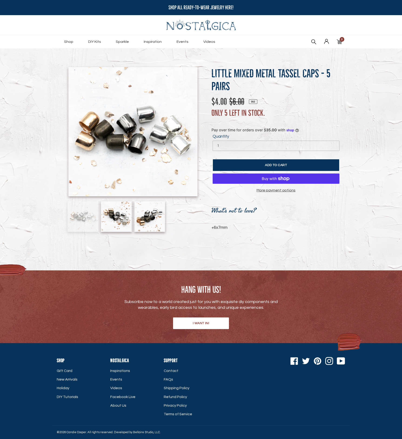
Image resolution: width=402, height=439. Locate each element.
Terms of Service (178, 414)
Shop (68, 42)
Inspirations (120, 371)
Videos (209, 42)
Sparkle (122, 42)
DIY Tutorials (67, 397)
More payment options (276, 190)
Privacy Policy (175, 405)
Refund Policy (175, 397)
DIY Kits (94, 42)
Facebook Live (122, 397)
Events (182, 42)
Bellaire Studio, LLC (146, 432)
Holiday (63, 388)
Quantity (221, 136)
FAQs (168, 379)
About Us (118, 405)
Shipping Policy (176, 388)
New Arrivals (67, 379)
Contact (171, 371)
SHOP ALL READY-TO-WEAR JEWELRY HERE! (201, 7)
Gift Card (64, 371)
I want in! (201, 323)
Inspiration (153, 42)
